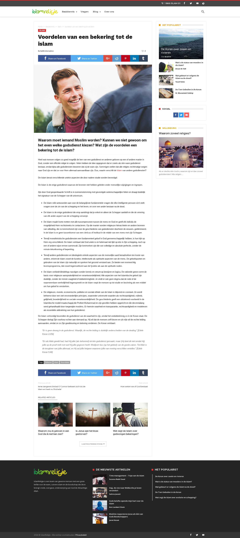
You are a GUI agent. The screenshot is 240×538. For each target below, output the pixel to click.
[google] (107, 58)
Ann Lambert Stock (117, 507)
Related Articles (46, 397)
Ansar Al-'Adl (180, 69)
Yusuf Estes (180, 82)
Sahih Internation (47, 51)
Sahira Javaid (114, 494)
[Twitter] (191, 3)
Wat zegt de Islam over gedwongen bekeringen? (125, 432)
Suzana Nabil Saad (117, 479)
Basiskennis (50, 27)
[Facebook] (184, 3)
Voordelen (65, 362)
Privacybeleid (81, 535)
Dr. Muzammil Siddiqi (184, 93)
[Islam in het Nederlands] (47, 11)
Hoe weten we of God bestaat (134, 385)
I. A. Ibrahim (166, 57)
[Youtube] (197, 3)
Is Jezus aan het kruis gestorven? (87, 432)
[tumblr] (143, 58)
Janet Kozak (114, 520)
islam (56, 362)
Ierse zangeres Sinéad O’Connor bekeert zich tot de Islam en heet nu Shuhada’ (61, 386)
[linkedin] (134, 58)
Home (40, 27)
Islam (60, 27)
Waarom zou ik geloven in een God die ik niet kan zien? (53, 432)
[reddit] (116, 58)
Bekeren (48, 362)
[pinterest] (125, 58)
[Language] (203, 3)
